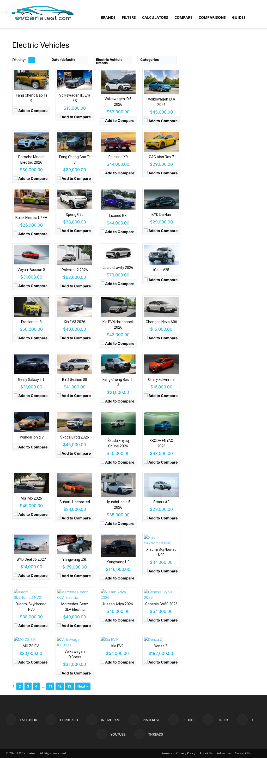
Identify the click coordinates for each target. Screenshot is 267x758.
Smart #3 (161, 502)
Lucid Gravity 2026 (118, 267)
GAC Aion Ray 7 (161, 157)
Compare (183, 17)
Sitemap (166, 753)
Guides (239, 17)
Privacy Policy (185, 753)
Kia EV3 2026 (74, 322)
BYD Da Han (161, 214)
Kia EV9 (117, 646)
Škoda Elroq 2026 (74, 437)
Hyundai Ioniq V (31, 437)
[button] (255, 17)
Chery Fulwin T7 (161, 379)
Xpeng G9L (74, 214)
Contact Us (243, 753)
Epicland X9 (118, 157)
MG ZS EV (31, 646)
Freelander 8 (31, 322)
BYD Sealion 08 (74, 379)
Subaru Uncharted (74, 502)
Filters (129, 17)
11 (50, 686)
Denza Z (161, 646)
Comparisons (212, 17)
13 (69, 686)
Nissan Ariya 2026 (118, 604)
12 (60, 686)
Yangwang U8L (74, 560)
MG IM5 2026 (31, 498)
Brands (108, 17)
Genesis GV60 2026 (161, 604)
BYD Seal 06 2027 (31, 559)
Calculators (155, 17)
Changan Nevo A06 (161, 322)
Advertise (224, 753)
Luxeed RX (118, 216)
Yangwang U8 (118, 562)
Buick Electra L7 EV (31, 218)
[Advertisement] (225, 122)
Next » (82, 686)
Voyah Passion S (31, 270)
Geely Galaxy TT (31, 379)
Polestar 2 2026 (75, 270)
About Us (206, 753)
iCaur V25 (161, 270)
